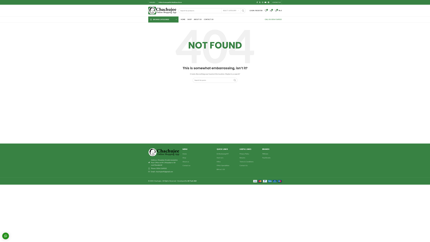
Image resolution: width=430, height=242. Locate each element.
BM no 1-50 (221, 169)
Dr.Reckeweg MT (223, 154)
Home (185, 154)
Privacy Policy (244, 154)
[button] (5, 236)
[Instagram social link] (262, 2)
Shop (184, 158)
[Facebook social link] (257, 2)
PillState (265, 154)
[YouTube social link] (265, 2)
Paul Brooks (266, 158)
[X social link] (259, 2)
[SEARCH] (243, 10)
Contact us (186, 165)
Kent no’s (220, 158)
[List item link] (163, 168)
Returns (242, 158)
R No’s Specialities (223, 165)
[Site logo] (162, 10)
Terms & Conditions (247, 162)
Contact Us (244, 165)
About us (186, 162)
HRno (219, 162)
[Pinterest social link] (268, 2)
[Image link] (163, 152)
